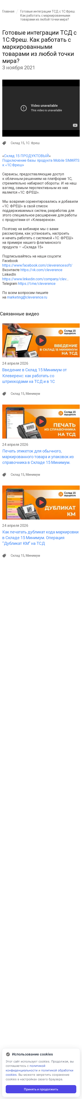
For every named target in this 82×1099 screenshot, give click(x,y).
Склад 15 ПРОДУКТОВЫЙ (26, 156)
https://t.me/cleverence (37, 283)
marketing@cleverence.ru (27, 297)
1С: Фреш (33, 143)
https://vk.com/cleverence (41, 270)
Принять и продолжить (41, 1089)
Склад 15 (17, 143)
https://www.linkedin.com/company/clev (34, 279)
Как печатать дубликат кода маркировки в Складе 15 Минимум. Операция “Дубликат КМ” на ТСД (40, 538)
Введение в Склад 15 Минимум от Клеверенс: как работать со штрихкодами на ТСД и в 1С (34, 375)
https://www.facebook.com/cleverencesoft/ (37, 265)
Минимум (33, 393)
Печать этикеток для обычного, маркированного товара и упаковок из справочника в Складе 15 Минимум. (38, 457)
